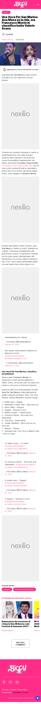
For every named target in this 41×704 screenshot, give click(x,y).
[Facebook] (2, 681)
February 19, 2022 (12, 344)
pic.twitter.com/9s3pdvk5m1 (16, 486)
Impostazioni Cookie (20, 692)
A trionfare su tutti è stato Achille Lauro (17, 165)
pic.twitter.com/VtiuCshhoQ (15, 504)
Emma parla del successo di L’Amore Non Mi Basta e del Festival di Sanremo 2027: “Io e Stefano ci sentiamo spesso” (17, 624)
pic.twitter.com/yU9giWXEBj (16, 449)
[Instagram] (16, 681)
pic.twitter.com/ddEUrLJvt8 (15, 358)
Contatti (13, 690)
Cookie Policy (7, 692)
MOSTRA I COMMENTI (20, 643)
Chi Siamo (5, 690)
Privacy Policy (22, 690)
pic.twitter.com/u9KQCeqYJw (16, 467)
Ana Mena (6, 589)
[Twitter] (9, 681)
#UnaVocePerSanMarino (14, 356)
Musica (6, 12)
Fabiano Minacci (7, 40)
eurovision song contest (24, 589)
